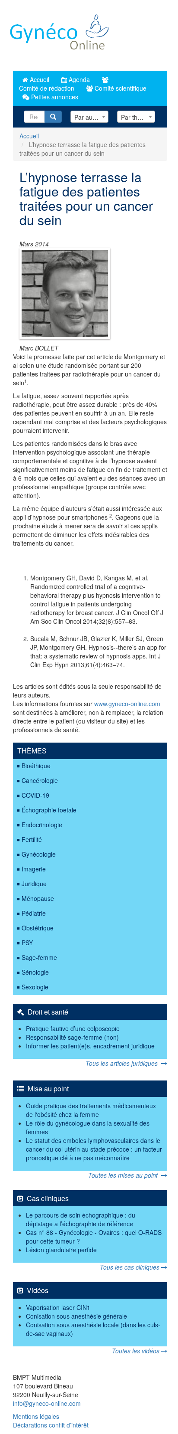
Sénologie (35, 972)
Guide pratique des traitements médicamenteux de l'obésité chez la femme (91, 1110)
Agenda (78, 79)
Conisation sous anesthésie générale (76, 1316)
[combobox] (89, 117)
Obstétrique (38, 927)
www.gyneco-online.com (127, 703)
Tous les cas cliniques (130, 1267)
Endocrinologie (42, 824)
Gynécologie (39, 854)
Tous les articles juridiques (123, 1063)
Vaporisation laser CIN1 (58, 1307)
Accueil (38, 79)
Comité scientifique (119, 88)
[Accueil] (60, 35)
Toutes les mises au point (124, 1175)
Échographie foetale (49, 809)
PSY (27, 942)
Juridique (34, 883)
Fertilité (32, 839)
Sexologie (35, 986)
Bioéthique (36, 765)
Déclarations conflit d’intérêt (51, 1425)
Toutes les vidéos (136, 1350)
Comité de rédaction (45, 88)
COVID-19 (35, 795)
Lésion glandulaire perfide (61, 1249)
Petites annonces (53, 96)
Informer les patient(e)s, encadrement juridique (90, 1045)
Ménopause (38, 898)
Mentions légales (36, 1416)
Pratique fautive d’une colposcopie (73, 1028)
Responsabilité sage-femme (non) (72, 1037)
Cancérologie (40, 780)
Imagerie (34, 868)
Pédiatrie (34, 913)
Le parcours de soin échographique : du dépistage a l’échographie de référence (80, 1219)
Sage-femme (39, 957)
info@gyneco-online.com (47, 1403)
